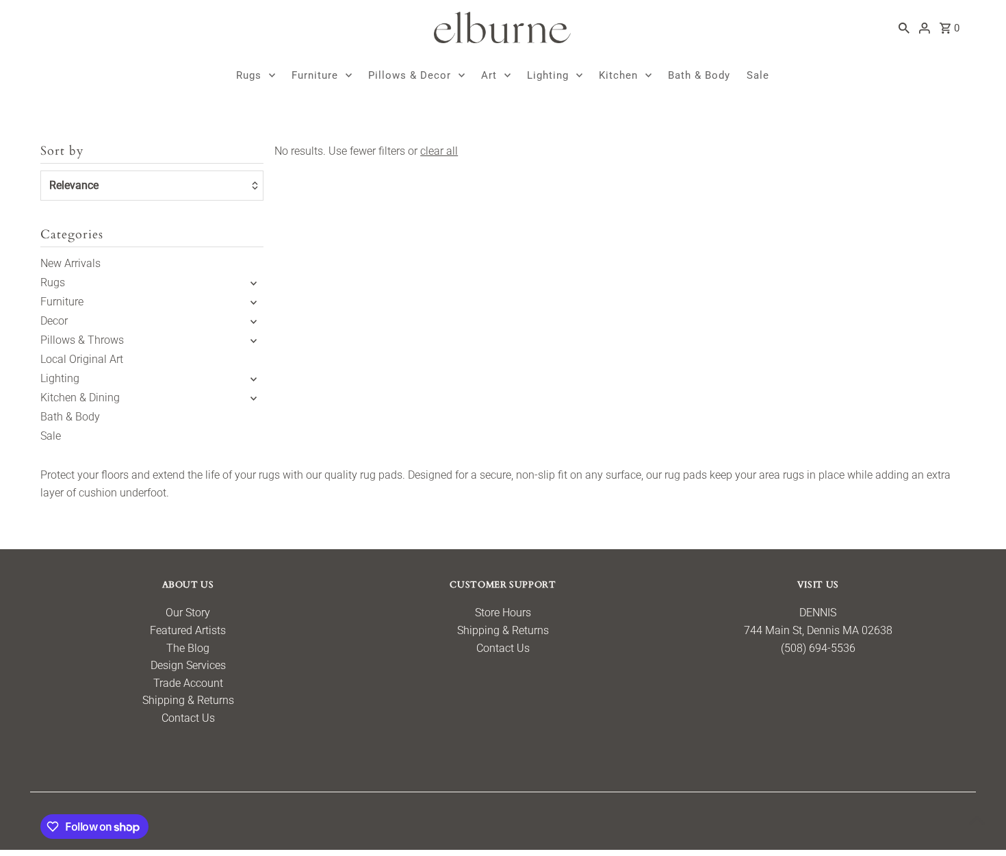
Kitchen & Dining (80, 397)
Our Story (188, 612)
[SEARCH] (904, 27)
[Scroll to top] (977, 820)
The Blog (187, 648)
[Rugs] (253, 282)
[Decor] (253, 321)
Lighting (548, 75)
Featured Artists (188, 630)
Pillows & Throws (82, 340)
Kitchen (618, 75)
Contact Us (188, 718)
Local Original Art (81, 359)
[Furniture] (253, 302)
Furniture (315, 75)
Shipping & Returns (188, 700)
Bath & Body (699, 75)
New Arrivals (70, 263)
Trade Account (188, 683)
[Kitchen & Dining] (253, 397)
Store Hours (503, 612)
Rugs (248, 75)
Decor (54, 320)
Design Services (188, 665)
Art (489, 75)
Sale (758, 75)
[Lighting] (253, 378)
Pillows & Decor (409, 75)
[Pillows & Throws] (253, 340)
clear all (439, 151)
